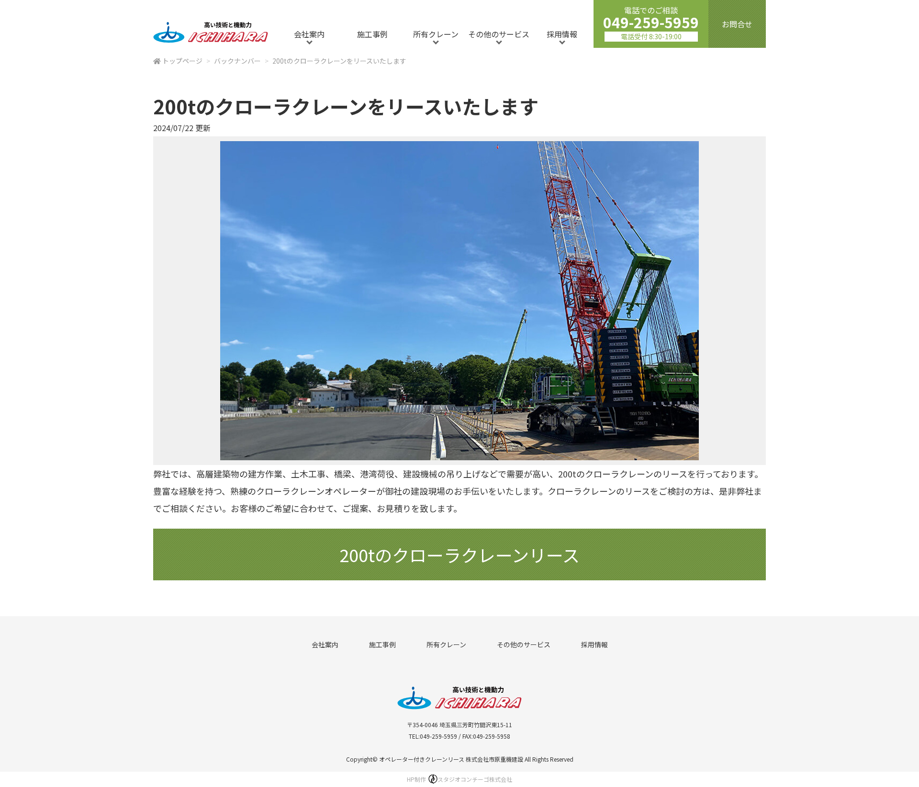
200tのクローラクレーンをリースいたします (339, 61)
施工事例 (372, 34)
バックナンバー (237, 61)
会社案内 (309, 34)
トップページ (182, 61)
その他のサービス (498, 34)
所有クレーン (436, 34)
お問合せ (737, 24)
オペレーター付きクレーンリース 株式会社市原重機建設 (451, 759)
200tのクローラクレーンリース (459, 554)
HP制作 (459, 779)
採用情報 (562, 34)
